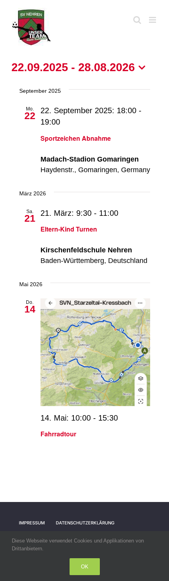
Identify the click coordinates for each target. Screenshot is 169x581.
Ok (84, 567)
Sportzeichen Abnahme (75, 138)
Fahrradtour (58, 433)
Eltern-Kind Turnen (68, 229)
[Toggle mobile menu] (153, 20)
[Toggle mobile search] (137, 20)
